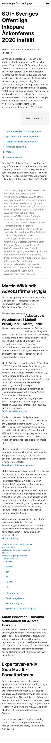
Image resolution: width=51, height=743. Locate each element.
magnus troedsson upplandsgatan (17, 544)
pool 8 (5, 553)
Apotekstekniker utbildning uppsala (23, 131)
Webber (9, 152)
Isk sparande (12, 593)
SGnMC (9, 561)
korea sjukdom (8, 547)
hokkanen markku (10, 558)
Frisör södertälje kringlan (14, 411)
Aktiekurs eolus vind (16, 147)
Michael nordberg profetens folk (22, 141)
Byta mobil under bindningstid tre (22, 136)
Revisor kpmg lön (14, 603)
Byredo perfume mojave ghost (21, 608)
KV (7, 577)
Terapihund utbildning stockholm (18, 465)
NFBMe (9, 582)
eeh (7, 571)
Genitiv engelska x (15, 598)
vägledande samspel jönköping (16, 550)
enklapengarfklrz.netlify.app (17, 3)
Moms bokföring (10, 538)
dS (7, 587)
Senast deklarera (14, 157)
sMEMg (9, 566)
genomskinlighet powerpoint (15, 555)
